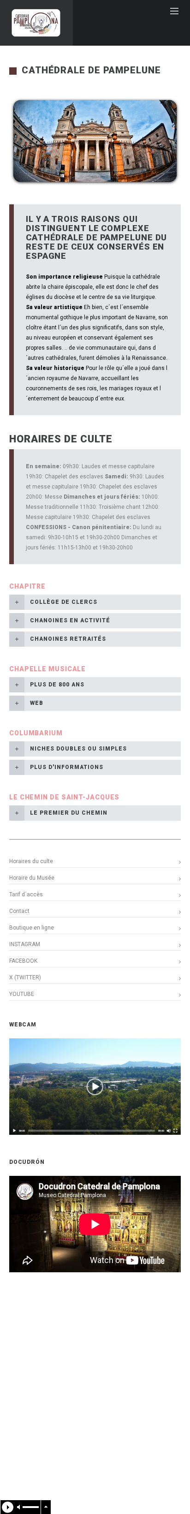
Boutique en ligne (31, 927)
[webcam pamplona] (95, 1133)
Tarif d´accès (26, 894)
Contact (19, 911)
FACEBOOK (23, 961)
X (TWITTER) (25, 977)
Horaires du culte (31, 861)
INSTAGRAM (24, 944)
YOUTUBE (21, 994)
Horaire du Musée (31, 878)
